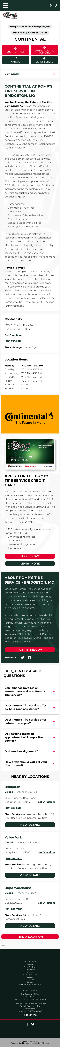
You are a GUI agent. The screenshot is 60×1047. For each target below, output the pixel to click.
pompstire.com (30, 649)
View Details (30, 824)
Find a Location (30, 936)
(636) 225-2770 (13, 858)
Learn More (30, 563)
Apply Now (30, 556)
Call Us (15, 61)
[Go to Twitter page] (32, 1025)
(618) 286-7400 (13, 909)
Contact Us (32, 1015)
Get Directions (42, 59)
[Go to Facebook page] (27, 1025)
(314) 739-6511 (13, 808)
